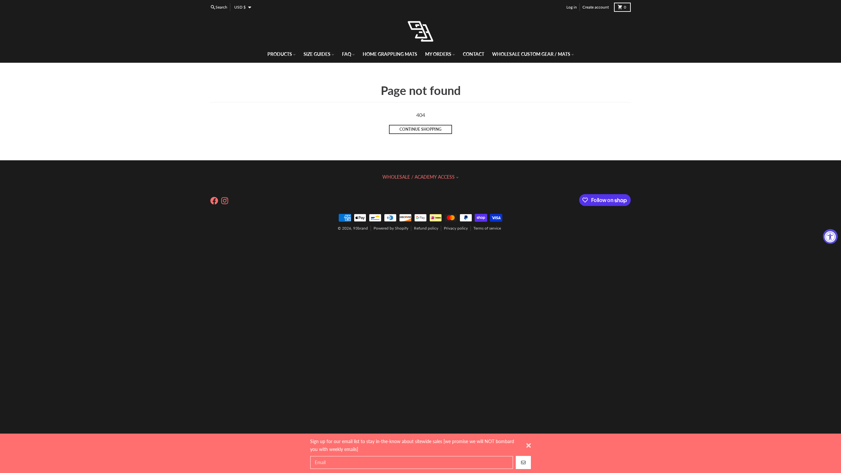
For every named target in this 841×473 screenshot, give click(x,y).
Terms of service (487, 228)
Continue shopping (420, 129)
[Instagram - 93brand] (225, 201)
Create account (595, 7)
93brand (360, 228)
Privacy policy (456, 228)
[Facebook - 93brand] (214, 201)
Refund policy (426, 228)
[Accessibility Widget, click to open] (830, 236)
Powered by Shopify (391, 228)
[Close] (528, 445)
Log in (571, 7)
